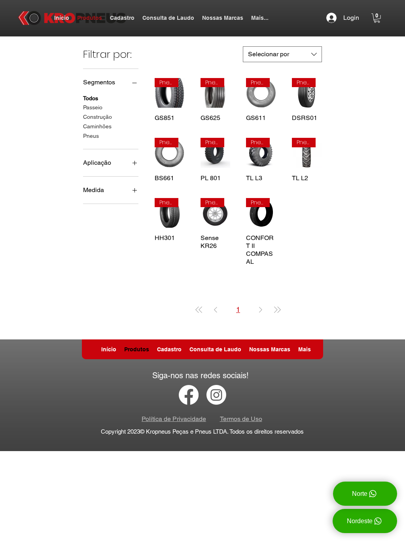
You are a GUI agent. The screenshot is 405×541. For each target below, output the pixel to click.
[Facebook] (189, 395)
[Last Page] (277, 309)
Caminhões (97, 126)
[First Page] (199, 309)
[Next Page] (260, 309)
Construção (97, 117)
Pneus (91, 136)
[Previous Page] (215, 309)
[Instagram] (216, 395)
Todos (90, 98)
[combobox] (282, 54)
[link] (376, 18)
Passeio (92, 107)
